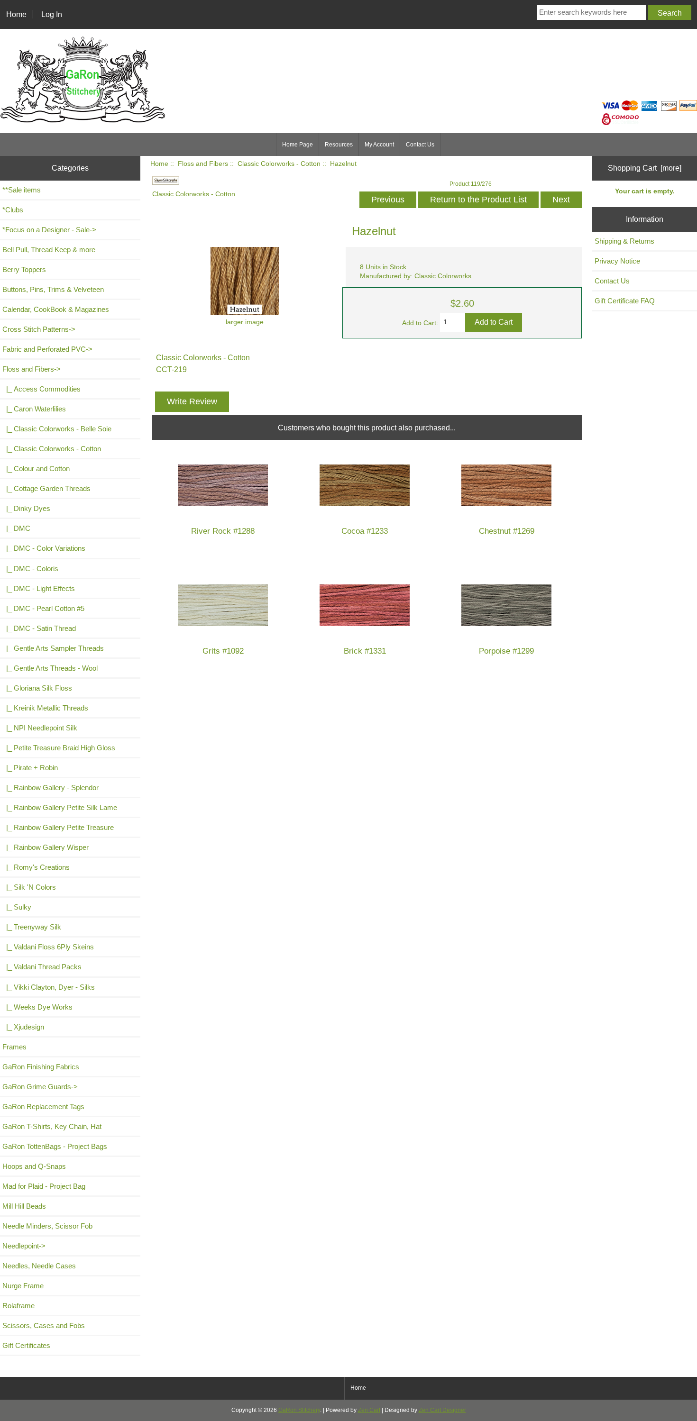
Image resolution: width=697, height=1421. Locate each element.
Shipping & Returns (624, 241)
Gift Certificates (26, 1345)
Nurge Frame (23, 1286)
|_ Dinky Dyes (26, 508)
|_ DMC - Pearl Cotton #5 (43, 608)
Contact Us (420, 144)
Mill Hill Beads (24, 1206)
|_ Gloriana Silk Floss (37, 688)
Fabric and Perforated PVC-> (47, 349)
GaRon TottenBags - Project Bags (54, 1146)
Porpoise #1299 (506, 651)
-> (31, 369)
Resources (339, 144)
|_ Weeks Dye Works (37, 1007)
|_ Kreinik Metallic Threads (45, 708)
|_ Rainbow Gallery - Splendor (50, 787)
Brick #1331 (365, 651)
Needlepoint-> (24, 1246)
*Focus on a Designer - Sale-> (49, 230)
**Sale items (21, 190)
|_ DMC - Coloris (30, 569)
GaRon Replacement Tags (43, 1106)
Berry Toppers (24, 269)
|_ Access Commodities (41, 389)
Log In (51, 14)
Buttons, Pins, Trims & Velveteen (53, 289)
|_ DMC (16, 528)
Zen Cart (369, 1410)
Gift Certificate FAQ (625, 301)
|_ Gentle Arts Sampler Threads (53, 648)
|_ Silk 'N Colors (29, 887)
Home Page (297, 144)
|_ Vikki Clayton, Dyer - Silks (48, 987)
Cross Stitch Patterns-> (38, 329)
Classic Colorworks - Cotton (279, 163)
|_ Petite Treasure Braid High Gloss (58, 748)
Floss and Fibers (203, 163)
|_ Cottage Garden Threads (46, 488)
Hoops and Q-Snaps (34, 1166)
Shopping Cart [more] (644, 168)
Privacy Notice (617, 261)
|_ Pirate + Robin (30, 768)
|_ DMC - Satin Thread (39, 628)
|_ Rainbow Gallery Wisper (45, 847)
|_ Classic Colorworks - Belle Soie (56, 429)
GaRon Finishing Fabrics (40, 1067)
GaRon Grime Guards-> (40, 1087)
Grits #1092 (223, 651)
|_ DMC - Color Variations (43, 548)
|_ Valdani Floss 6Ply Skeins (48, 947)
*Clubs (12, 210)
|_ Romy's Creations (36, 867)
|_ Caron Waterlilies (34, 409)
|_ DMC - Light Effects (38, 588)
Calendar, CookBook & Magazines (55, 309)
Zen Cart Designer (442, 1410)
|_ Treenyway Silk (31, 927)
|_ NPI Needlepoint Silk (39, 728)
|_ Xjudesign (23, 1027)
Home (16, 14)
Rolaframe (18, 1306)
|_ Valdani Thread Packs (42, 967)
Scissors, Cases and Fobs (43, 1325)
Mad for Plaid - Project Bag (43, 1186)
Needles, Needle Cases (39, 1266)
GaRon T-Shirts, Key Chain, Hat (51, 1126)
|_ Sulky (16, 907)
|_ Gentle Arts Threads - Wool (50, 668)
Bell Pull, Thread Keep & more (48, 250)
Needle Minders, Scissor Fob (47, 1226)
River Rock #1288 (223, 531)
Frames (14, 1047)
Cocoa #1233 (364, 531)
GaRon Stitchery (299, 1410)
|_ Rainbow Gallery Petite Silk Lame (59, 807)
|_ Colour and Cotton (36, 469)
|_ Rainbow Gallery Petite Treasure (58, 827)
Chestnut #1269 (506, 531)
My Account (379, 144)
